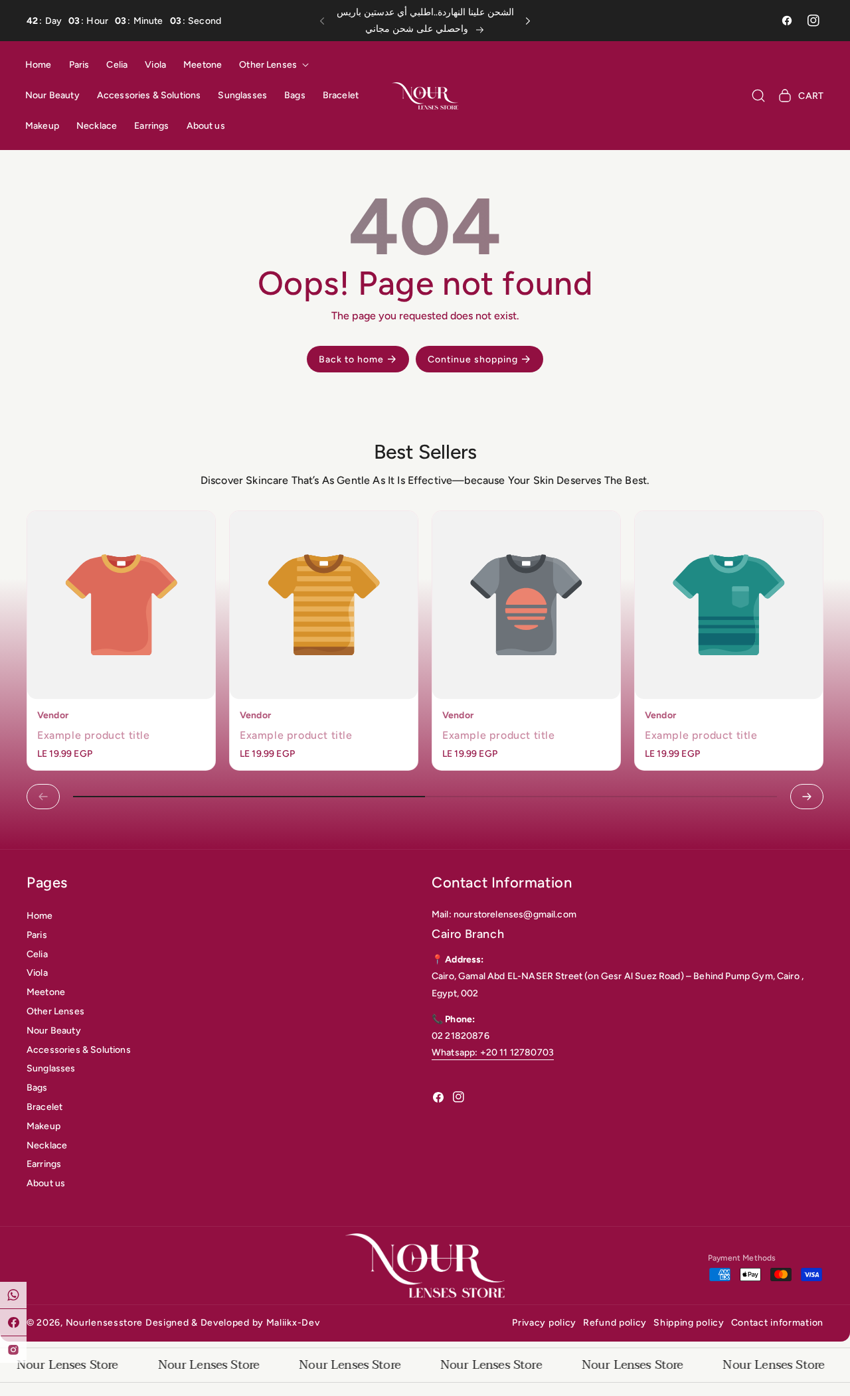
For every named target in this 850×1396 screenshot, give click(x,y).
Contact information (777, 1322)
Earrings (44, 1164)
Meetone (46, 992)
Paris (37, 935)
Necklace (47, 1145)
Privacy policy (544, 1322)
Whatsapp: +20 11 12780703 (493, 1052)
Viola (37, 972)
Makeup (43, 1126)
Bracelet (44, 1107)
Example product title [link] (93, 735)
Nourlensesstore (104, 1322)
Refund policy (615, 1322)
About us (46, 1183)
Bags (37, 1087)
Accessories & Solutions (79, 1049)
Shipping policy (688, 1322)
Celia (37, 954)
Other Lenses (55, 1011)
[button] (326, 21)
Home (40, 915)
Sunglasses (51, 1068)
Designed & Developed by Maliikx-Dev (232, 1322)
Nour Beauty (54, 1030)
